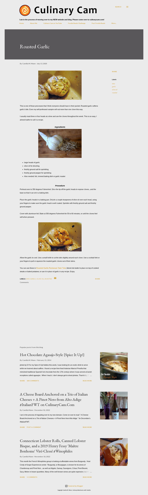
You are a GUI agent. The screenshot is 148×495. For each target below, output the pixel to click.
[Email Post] (55, 279)
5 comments (32, 477)
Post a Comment (34, 427)
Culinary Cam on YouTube (52, 23)
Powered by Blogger (75, 486)
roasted (114, 93)
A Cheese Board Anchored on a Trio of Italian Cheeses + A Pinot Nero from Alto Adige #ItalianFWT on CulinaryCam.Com (54, 399)
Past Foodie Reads (98, 23)
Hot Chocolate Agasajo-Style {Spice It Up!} (52, 354)
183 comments (33, 381)
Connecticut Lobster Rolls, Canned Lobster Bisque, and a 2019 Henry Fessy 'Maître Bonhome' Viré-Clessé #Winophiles (53, 446)
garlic (114, 86)
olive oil (114, 90)
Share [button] (114, 71)
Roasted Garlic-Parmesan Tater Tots (51, 268)
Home (21, 23)
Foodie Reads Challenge (76, 23)
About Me (33, 23)
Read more (87, 381)
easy (113, 83)
